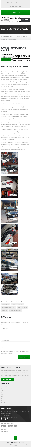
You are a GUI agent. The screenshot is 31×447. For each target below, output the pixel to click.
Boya (2, 400)
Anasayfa (3, 429)
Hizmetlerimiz (4, 386)
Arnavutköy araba (5, 304)
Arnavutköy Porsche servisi (17, 304)
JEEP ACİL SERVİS (7, 379)
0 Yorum (24, 301)
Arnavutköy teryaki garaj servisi (8, 307)
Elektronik (3, 394)
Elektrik (2, 396)
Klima (2, 392)
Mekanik (3, 390)
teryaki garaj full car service (15, 310)
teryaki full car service (22, 307)
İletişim (3, 434)
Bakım (2, 388)
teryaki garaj (4, 310)
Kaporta (3, 398)
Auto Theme (10, 442)
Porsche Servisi (15, 301)
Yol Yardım (3, 402)
